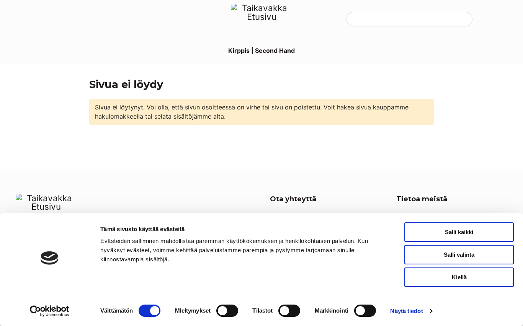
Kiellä (459, 277)
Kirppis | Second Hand (261, 50)
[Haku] (460, 19)
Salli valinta (459, 254)
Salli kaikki (459, 232)
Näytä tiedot (406, 311)
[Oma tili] (485, 19)
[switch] (227, 311)
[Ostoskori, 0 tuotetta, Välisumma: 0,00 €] (500, 19)
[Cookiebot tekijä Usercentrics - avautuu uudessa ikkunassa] (49, 311)
